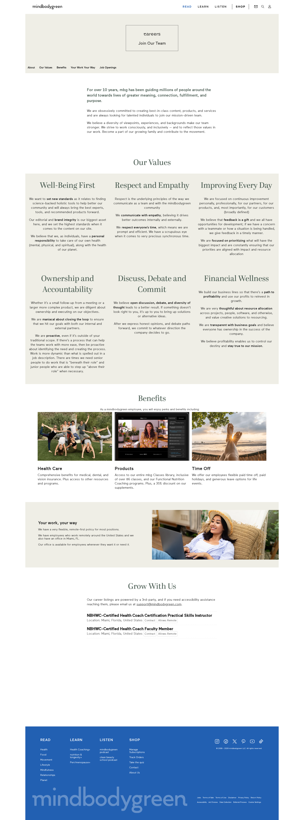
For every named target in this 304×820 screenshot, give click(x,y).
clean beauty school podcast (108, 758)
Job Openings (108, 67)
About (31, 67)
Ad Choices (213, 802)
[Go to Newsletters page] (256, 6)
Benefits (61, 67)
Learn (76, 740)
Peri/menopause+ (80, 762)
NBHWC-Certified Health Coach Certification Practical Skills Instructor (149, 615)
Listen (106, 740)
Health (44, 749)
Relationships (47, 775)
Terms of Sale (208, 798)
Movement (46, 759)
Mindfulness (47, 770)
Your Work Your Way (83, 67)
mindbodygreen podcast (109, 751)
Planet (43, 780)
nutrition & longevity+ (76, 756)
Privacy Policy (243, 798)
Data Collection (226, 802)
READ (187, 6)
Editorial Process (240, 802)
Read (45, 740)
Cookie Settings (254, 802)
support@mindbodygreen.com (159, 604)
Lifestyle (45, 765)
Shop (134, 740)
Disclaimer (232, 798)
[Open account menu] (270, 6)
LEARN (203, 6)
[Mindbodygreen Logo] (47, 6)
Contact (133, 767)
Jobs (199, 798)
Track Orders (136, 757)
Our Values (45, 67)
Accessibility (202, 802)
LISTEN (221, 6)
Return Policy (256, 798)
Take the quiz (136, 762)
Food (43, 754)
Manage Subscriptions (137, 751)
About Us (134, 772)
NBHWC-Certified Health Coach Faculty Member (130, 629)
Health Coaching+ (80, 749)
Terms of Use (221, 798)
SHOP (240, 6)
